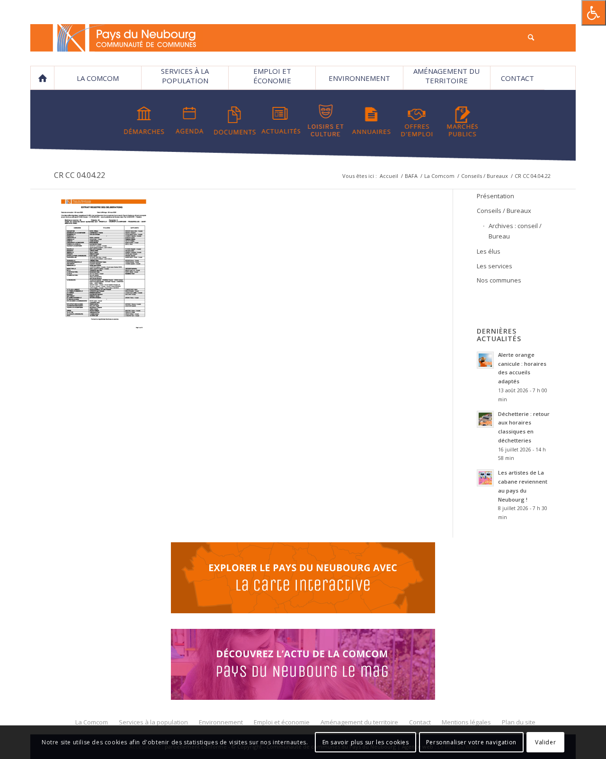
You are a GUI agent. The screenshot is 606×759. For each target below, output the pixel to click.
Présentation (495, 196)
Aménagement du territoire (446, 75)
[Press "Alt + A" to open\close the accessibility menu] (593, 13)
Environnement (359, 78)
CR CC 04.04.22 (79, 175)
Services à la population (185, 75)
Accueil (389, 175)
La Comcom (439, 175)
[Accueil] (42, 78)
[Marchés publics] (462, 120)
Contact (517, 78)
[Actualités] (280, 120)
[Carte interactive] (303, 579)
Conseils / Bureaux (484, 175)
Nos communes (499, 280)
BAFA (411, 175)
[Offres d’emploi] (417, 120)
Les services (494, 266)
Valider (545, 742)
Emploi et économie (272, 75)
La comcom (98, 78)
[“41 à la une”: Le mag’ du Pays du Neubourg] (303, 666)
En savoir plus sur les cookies (365, 742)
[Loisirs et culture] (326, 120)
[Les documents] (235, 120)
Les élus (488, 251)
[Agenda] (190, 120)
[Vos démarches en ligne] (144, 120)
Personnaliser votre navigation (471, 742)
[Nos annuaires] (371, 120)
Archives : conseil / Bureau (515, 230)
